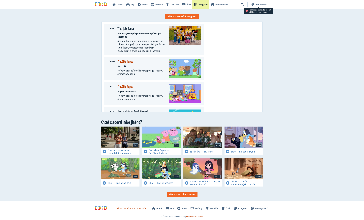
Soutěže (174, 4)
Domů (120, 4)
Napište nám (129, 208)
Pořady (159, 4)
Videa (145, 4)
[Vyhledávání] (242, 4)
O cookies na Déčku (194, 216)
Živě (189, 4)
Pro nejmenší (221, 4)
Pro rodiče (141, 208)
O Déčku (118, 208)
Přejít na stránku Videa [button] (182, 194)
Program (203, 4)
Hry (132, 4)
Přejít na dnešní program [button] (182, 16)
